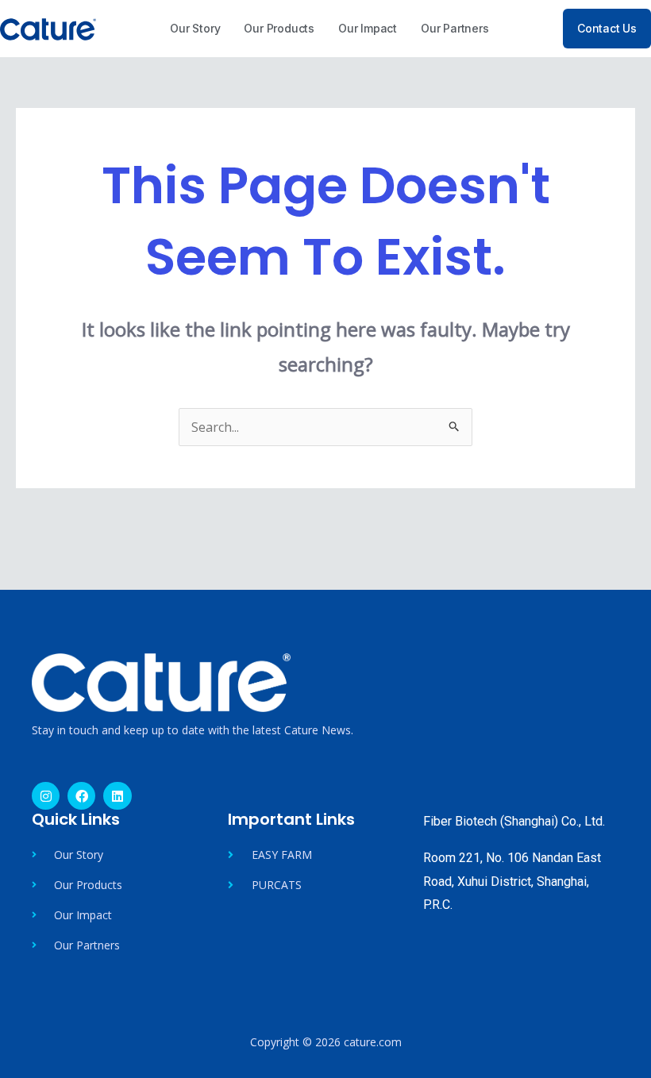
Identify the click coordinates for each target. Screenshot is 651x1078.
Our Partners (455, 28)
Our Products (279, 28)
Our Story (195, 28)
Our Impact (367, 28)
